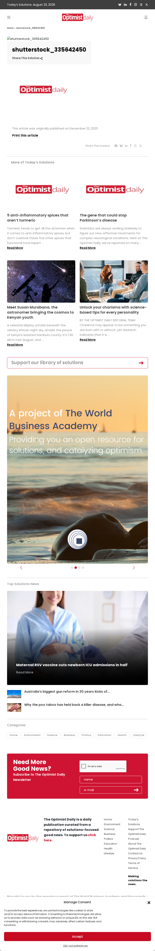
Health (122, 735)
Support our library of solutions (47, 362)
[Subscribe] (72, 567)
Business (69, 735)
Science (52, 735)
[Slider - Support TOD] (79, 567)
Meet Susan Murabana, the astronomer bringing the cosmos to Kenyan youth (40, 312)
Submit (136, 790)
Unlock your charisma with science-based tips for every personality (113, 310)
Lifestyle (138, 735)
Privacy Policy (137, 858)
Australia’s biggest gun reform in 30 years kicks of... (67, 691)
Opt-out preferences (75, 945)
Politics (86, 735)
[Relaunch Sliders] (83, 567)
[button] (149, 902)
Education (104, 735)
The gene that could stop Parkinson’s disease (103, 218)
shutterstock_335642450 (30, 28)
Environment (32, 735)
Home (10, 28)
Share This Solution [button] (26, 58)
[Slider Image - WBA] (75, 567)
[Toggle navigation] (8, 17)
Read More (15, 248)
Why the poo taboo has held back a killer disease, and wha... (74, 704)
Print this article (25, 135)
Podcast (133, 839)
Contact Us (135, 853)
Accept (77, 936)
